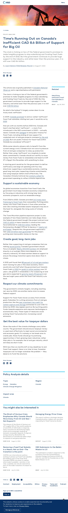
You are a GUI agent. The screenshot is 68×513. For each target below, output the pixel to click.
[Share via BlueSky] (4, 75)
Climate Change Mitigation (12, 386)
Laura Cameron (10, 66)
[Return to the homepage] (7, 2)
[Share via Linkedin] (7, 75)
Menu (63, 2)
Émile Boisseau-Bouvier (25, 66)
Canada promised (17, 117)
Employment (16, 484)
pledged (23, 133)
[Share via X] (10, 75)
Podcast (63, 484)
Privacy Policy (44, 485)
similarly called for (36, 176)
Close (64, 500)
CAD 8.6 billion (13, 106)
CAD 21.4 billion (24, 225)
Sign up (6, 494)
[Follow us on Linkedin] (14, 480)
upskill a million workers (30, 269)
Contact (6, 484)
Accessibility (27, 484)
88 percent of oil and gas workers (35, 262)
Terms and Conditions (54, 485)
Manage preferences (12, 510)
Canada (38, 384)
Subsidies (13, 384)
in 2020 (16, 269)
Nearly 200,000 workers (26, 249)
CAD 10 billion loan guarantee (19, 232)
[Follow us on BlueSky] (11, 480)
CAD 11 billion (8, 222)
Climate (6, 397)
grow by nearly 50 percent (32, 274)
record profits (14, 247)
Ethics (37, 484)
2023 (5, 121)
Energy (5, 384)
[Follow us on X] (21, 480)
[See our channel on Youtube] (18, 480)
